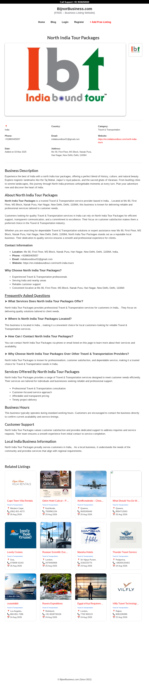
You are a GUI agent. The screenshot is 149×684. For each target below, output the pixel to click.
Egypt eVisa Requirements (90, 603)
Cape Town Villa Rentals (20, 501)
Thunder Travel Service (125, 552)
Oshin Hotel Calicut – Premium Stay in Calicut (55, 501)
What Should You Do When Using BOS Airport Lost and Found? (126, 501)
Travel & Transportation (15, 505)
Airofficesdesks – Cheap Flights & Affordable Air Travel (90, 501)
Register (79, 22)
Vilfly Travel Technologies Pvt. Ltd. (126, 603)
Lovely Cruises (15, 552)
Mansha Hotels (85, 552)
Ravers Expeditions (52, 603)
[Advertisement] (74, 653)
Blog (53, 22)
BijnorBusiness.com (74, 9)
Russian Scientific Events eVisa (55, 552)
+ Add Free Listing (100, 22)
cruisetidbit (12, 603)
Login (65, 22)
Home (41, 22)
